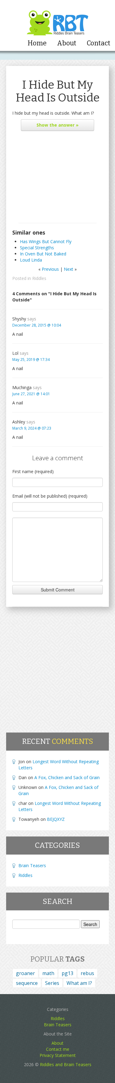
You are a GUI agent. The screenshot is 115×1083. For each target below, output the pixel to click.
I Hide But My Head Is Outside (58, 91)
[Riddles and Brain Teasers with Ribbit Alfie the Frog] (57, 19)
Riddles (39, 278)
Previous (50, 269)
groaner (25, 973)
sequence (27, 983)
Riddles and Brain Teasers (65, 1064)
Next (68, 269)
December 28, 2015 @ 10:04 (36, 325)
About (66, 43)
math (48, 973)
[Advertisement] (57, 178)
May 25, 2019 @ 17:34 (31, 359)
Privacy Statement (58, 1055)
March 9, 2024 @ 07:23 (31, 428)
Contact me (57, 1049)
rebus (87, 973)
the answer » (57, 125)
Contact (98, 43)
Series (52, 983)
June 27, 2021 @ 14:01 (31, 393)
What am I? (79, 983)
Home (37, 43)
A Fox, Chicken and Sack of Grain (67, 777)
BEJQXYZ (56, 819)
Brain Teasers (32, 865)
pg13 (67, 973)
